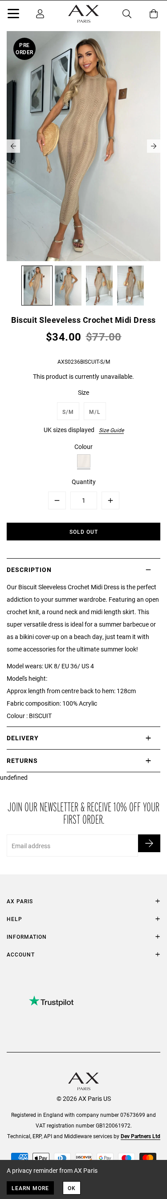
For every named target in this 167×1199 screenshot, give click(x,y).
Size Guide (111, 429)
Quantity (84, 481)
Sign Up (149, 843)
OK (72, 1187)
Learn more (30, 1187)
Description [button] (29, 569)
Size (83, 392)
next (153, 146)
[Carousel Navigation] (83, 146)
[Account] (40, 13)
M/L (95, 411)
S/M (68, 411)
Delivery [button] (23, 738)
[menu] (13, 15)
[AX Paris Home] (83, 14)
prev (13, 146)
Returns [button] (22, 760)
